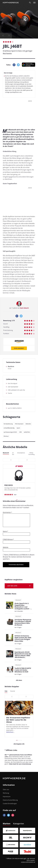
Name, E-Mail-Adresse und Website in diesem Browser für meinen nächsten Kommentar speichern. (18, 557)
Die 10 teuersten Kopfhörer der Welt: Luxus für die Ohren (18, 719)
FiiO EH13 (8, 485)
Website (5, 547)
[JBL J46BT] (19, 19)
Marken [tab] (6, 823)
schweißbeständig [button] (9, 428)
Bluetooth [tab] (6, 453)
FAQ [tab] (6, 691)
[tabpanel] (19, 841)
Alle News (19, 680)
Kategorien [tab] (18, 823)
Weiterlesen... (10, 732)
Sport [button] (18, 428)
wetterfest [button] (27, 432)
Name (5, 531)
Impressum (6, 796)
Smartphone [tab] (21, 453)
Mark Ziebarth (24, 308)
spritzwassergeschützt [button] (10, 432)
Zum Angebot (19, 348)
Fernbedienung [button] (8, 424)
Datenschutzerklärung (10, 800)
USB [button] (20, 432)
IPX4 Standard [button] (19, 424)
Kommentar (7, 512)
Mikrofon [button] (28, 424)
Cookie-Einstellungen (10, 803)
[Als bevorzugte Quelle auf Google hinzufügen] (28, 65)
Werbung (6, 793)
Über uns (6, 789)
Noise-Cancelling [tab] (31, 453)
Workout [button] (6, 436)
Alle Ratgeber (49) (19, 744)
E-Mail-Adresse (8, 539)
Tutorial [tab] (12, 691)
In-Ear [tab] (13, 453)
